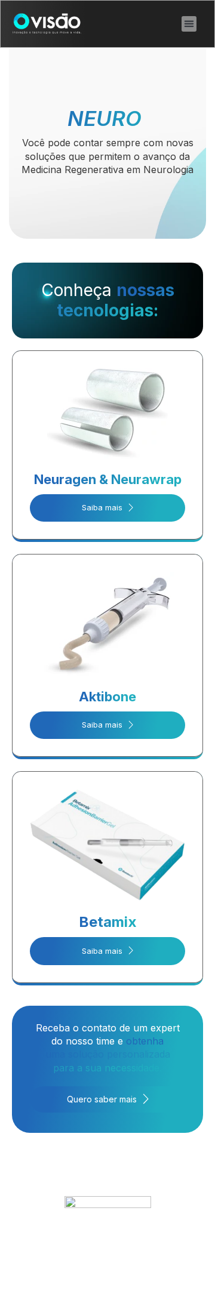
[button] (189, 24)
